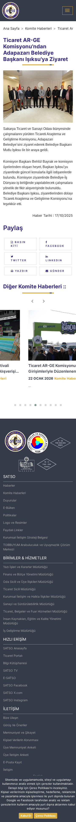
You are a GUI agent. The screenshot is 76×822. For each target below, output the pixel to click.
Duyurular (9, 500)
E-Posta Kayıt (12, 762)
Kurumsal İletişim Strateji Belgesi (25, 537)
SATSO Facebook (15, 685)
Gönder (57, 270)
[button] (15, 405)
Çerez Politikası (45, 815)
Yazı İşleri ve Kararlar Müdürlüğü (25, 567)
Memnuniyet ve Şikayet (19, 732)
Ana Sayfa (11, 28)
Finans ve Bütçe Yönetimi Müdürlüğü (28, 574)
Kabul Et (25, 815)
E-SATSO (9, 678)
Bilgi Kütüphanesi (15, 663)
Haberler (9, 485)
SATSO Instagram (15, 700)
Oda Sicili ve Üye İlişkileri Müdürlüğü (28, 581)
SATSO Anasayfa (15, 648)
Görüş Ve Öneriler (15, 725)
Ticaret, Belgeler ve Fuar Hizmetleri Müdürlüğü (35, 611)
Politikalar (9, 515)
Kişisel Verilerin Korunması (20, 740)
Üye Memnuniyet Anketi (19, 747)
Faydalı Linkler (13, 530)
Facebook (55, 245)
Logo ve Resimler (15, 522)
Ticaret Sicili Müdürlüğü (19, 589)
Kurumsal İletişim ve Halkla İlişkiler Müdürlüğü (34, 596)
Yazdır (21, 270)
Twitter (19, 260)
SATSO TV (10, 670)
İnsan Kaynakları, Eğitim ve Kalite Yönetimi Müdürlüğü (32, 621)
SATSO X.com (12, 692)
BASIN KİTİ (18, 243)
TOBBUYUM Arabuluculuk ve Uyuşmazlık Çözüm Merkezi (36, 547)
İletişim (8, 769)
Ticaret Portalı (12, 655)
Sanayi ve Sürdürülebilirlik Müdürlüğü (28, 604)
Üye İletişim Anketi (15, 755)
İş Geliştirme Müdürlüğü (19, 630)
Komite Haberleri (38, 28)
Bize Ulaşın (10, 717)
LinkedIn (54, 260)
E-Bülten (9, 508)
